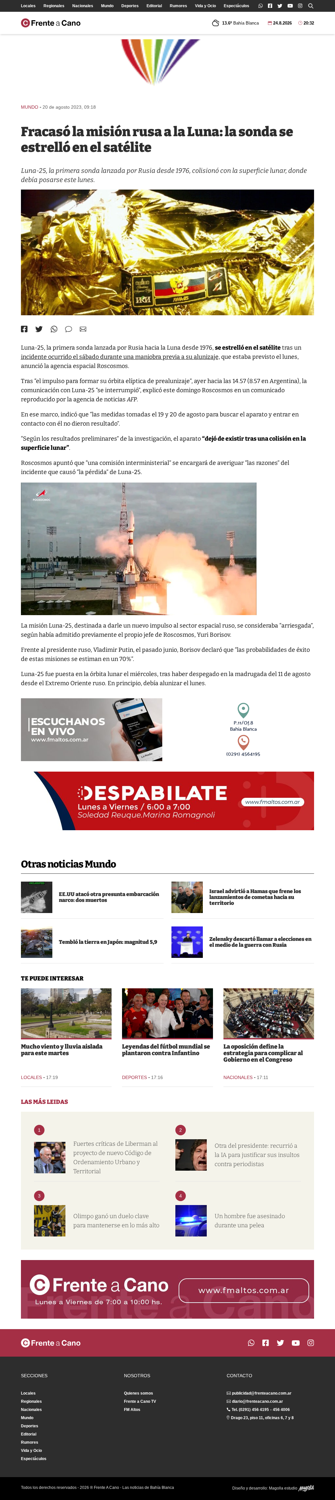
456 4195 (260, 1409)
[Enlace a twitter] (279, 6)
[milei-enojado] (191, 1155)
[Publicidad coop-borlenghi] (167, 68)
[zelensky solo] (187, 942)
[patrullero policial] (191, 1220)
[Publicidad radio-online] (91, 729)
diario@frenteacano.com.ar (257, 1401)
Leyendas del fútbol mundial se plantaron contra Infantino (166, 1050)
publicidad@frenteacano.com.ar (261, 1393)
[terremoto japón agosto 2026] (36, 942)
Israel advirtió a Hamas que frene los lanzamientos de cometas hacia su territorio (255, 897)
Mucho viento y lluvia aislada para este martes (61, 1050)
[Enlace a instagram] (300, 6)
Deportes (130, 6)
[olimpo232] (49, 1220)
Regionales (54, 6)
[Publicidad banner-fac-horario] (167, 1289)
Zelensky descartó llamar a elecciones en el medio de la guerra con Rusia (260, 942)
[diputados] (268, 1013)
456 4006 (281, 1409)
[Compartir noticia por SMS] (68, 329)
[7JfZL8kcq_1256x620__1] (167, 252)
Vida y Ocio (205, 6)
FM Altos (132, 1409)
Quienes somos (138, 1393)
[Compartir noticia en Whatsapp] (54, 329)
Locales (28, 6)
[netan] (187, 897)
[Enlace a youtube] (290, 6)
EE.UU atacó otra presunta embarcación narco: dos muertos (109, 897)
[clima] (66, 1013)
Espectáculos (236, 6)
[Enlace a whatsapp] (260, 6)
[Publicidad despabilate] (167, 801)
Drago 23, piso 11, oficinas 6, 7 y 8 (262, 1418)
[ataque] (36, 897)
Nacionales (82, 6)
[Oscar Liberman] (49, 1157)
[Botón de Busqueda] (311, 6)
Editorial (154, 6)
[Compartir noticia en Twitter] (39, 329)
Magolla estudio (283, 1488)
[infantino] (167, 1013)
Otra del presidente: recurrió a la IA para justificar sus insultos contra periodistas (257, 1155)
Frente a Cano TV (140, 1401)
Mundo (107, 6)
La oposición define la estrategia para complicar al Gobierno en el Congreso (263, 1053)
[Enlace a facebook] (270, 6)
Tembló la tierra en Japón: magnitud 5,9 (108, 942)
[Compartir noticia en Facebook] (24, 329)
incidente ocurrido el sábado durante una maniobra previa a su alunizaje (120, 356)
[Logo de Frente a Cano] (50, 22)
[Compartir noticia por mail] (83, 329)
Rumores (178, 6)
